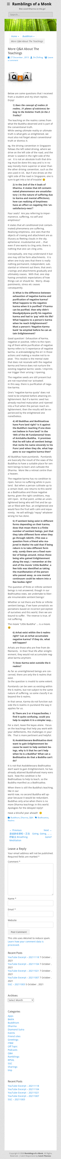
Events (11, 1032)
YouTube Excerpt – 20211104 (23, 963)
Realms (11, 820)
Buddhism (28, 36)
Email (12, 909)
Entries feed (14, 1117)
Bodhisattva (43, 817)
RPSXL (11, 1060)
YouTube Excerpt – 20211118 (23, 957)
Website (12, 920)
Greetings (13, 1039)
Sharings (12, 1066)
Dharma (24, 817)
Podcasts (12, 1049)
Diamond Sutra (16, 1029)
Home (15, 36)
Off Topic (13, 1046)
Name (12, 898)
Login (11, 1114)
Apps (10, 1015)
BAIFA (11, 1019)
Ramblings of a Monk (31, 4)
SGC (10, 1063)
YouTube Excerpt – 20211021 (23, 970)
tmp (10, 1070)
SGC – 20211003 (16, 984)
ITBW (10, 1043)
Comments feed (16, 1121)
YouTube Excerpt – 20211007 (23, 977)
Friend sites (14, 1036)
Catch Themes (44, 1156)
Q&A (31, 817)
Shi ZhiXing (38, 57)
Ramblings (13, 1056)
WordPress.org (16, 1124)
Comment (14, 861)
